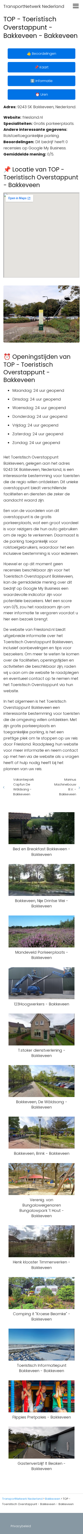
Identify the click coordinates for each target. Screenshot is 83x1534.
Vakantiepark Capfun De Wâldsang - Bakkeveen (23, 786)
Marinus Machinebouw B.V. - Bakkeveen (65, 786)
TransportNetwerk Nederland (33, 6)
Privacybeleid (21, 1526)
